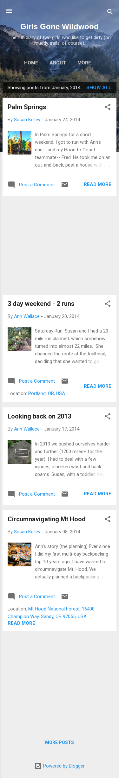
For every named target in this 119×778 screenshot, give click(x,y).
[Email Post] (65, 187)
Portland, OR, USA (46, 393)
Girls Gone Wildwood (59, 26)
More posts (59, 742)
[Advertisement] (59, 245)
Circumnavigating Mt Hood (47, 519)
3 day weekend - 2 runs (41, 303)
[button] (107, 108)
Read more (97, 184)
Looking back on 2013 (39, 416)
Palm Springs (27, 107)
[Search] (110, 13)
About (58, 63)
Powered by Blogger (63, 766)
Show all (98, 87)
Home (31, 63)
